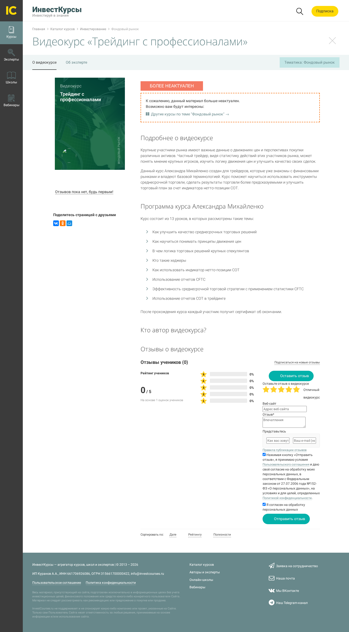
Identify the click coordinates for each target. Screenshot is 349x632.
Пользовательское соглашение (56, 583)
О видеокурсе (44, 62)
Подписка (325, 11)
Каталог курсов (201, 565)
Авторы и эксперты (204, 572)
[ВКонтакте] (56, 223)
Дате (173, 534)
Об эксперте (76, 62)
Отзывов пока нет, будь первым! (84, 192)
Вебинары (197, 587)
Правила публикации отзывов (285, 450)
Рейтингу (195, 534)
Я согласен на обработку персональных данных (284, 507)
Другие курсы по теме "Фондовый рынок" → (190, 114)
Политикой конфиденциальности (287, 498)
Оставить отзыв (294, 376)
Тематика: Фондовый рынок (309, 62)
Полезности (222, 534)
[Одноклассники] (63, 223)
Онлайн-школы (201, 580)
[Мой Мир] (69, 223)
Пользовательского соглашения (286, 464)
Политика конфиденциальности (111, 583)
